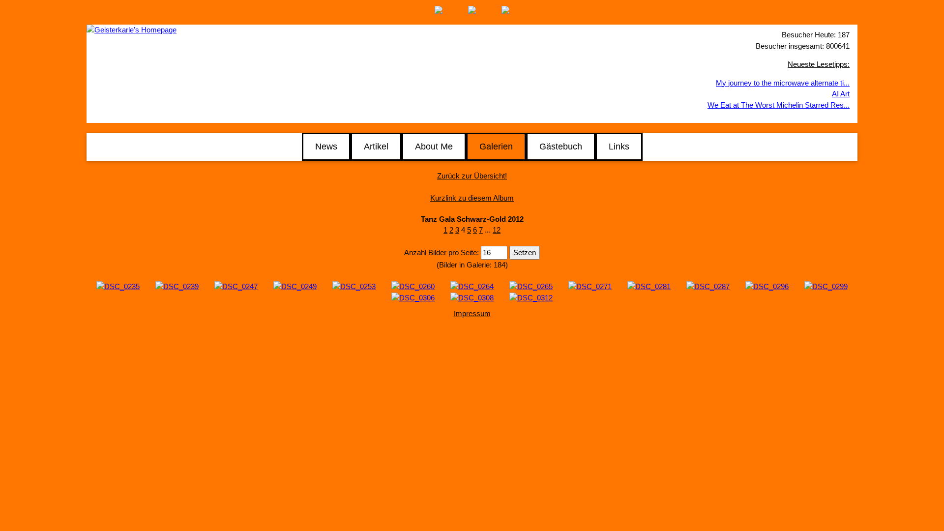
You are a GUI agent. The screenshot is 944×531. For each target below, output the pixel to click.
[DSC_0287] (708, 286)
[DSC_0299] (826, 286)
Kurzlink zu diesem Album (472, 198)
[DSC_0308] (472, 297)
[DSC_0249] (295, 286)
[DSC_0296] (767, 286)
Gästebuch (560, 146)
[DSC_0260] (413, 286)
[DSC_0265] (531, 286)
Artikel (376, 146)
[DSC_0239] (177, 286)
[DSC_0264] (472, 286)
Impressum (472, 313)
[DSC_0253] (354, 286)
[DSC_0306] (413, 297)
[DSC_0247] (236, 286)
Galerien (496, 146)
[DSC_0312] (531, 297)
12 (497, 230)
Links (619, 146)
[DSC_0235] (118, 286)
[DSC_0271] (590, 286)
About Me (434, 146)
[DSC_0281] (649, 286)
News (326, 146)
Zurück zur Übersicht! (472, 176)
